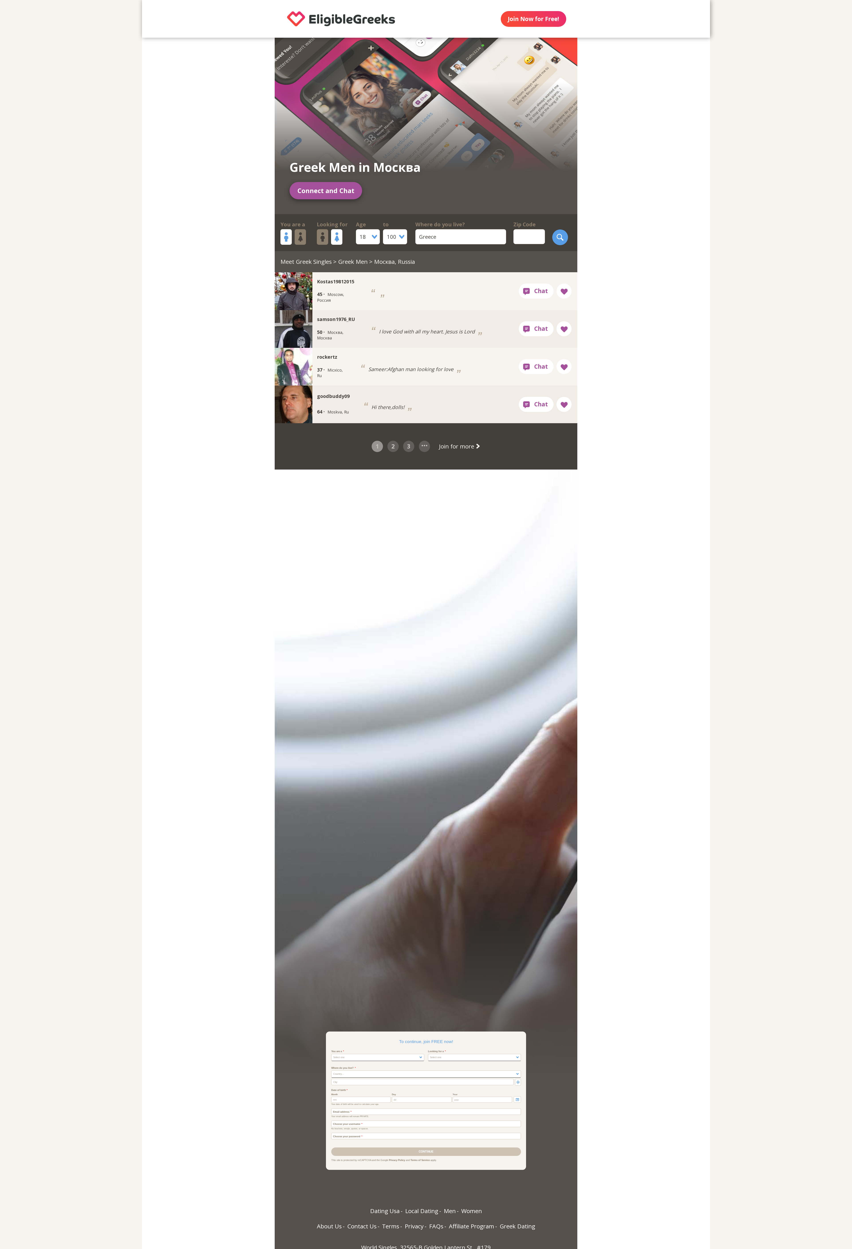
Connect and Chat (325, 190)
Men (450, 1211)
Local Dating (421, 1211)
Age (361, 224)
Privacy (414, 1226)
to (386, 224)
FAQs (436, 1226)
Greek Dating (517, 1226)
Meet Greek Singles (306, 262)
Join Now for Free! (533, 19)
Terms (390, 1226)
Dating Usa (385, 1211)
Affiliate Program (471, 1226)
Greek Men (353, 262)
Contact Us (362, 1226)
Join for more (457, 446)
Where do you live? (440, 224)
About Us (329, 1226)
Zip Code (524, 224)
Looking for (332, 224)
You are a (292, 224)
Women (471, 1211)
